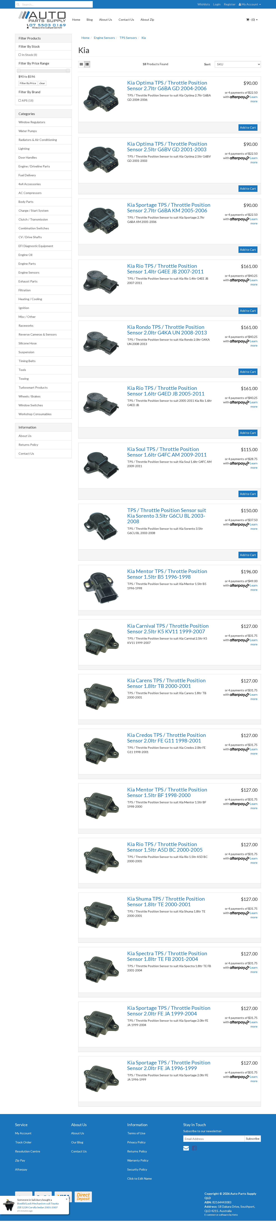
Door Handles (28, 157)
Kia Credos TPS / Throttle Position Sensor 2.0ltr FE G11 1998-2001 (166, 738)
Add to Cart (248, 127)
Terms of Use (136, 1133)
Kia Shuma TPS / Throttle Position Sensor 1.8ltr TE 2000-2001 (166, 901)
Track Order (23, 1142)
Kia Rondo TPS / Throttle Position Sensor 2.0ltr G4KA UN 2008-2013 (167, 330)
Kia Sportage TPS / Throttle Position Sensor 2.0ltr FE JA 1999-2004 (168, 1011)
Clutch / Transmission (33, 219)
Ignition (24, 308)
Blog (90, 19)
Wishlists (204, 4)
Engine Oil (25, 255)
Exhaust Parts (28, 281)
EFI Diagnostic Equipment (36, 246)
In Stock (29, 55)
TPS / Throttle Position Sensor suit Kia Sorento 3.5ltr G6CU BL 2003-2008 (166, 516)
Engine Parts (27, 263)
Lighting (24, 148)
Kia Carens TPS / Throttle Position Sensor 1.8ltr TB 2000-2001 (166, 683)
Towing (24, 378)
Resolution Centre (27, 1151)
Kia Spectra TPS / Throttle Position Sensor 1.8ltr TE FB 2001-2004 (167, 956)
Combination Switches (34, 228)
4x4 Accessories (30, 184)
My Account (23, 1133)
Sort (207, 64)
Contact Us (126, 19)
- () (252, 19)
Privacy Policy (136, 1142)
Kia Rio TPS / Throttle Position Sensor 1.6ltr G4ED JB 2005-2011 (166, 391)
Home (76, 19)
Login (217, 4)
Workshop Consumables (35, 414)
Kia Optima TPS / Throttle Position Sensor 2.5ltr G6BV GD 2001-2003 (167, 146)
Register (229, 4)
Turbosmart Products (33, 387)
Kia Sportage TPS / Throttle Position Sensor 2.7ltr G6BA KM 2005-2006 (168, 207)
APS (27, 100)
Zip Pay (20, 1160)
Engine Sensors (29, 272)
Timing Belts (27, 361)
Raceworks (26, 325)
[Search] (18, 4)
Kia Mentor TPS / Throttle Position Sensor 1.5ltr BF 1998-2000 (167, 792)
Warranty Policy (137, 1160)
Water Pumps (28, 131)
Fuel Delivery (27, 175)
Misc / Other (27, 316)
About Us (105, 19)
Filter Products (30, 38)
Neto (235, 1214)
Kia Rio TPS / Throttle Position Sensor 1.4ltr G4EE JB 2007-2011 (165, 268)
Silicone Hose (28, 343)
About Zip (147, 19)
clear (42, 83)
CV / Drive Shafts (30, 237)
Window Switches (31, 405)
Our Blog (77, 1142)
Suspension (26, 352)
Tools (22, 370)
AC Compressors (30, 193)
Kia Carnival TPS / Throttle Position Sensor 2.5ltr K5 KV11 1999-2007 (168, 628)
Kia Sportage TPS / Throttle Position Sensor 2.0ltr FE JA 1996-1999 (168, 1065)
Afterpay (21, 1169)
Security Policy (137, 1169)
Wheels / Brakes (30, 396)
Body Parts (26, 201)
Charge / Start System (34, 210)
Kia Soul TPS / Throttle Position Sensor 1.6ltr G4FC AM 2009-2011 (167, 452)
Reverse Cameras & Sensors (38, 334)
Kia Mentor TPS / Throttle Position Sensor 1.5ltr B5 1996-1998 (167, 574)
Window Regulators (32, 122)
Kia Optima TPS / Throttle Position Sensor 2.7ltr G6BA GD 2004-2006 (167, 85)
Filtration (25, 290)
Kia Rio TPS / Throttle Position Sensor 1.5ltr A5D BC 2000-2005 (165, 847)
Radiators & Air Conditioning (38, 140)
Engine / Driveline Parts (34, 166)
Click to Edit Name (139, 1178)
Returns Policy (28, 444)
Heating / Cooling (30, 299)
